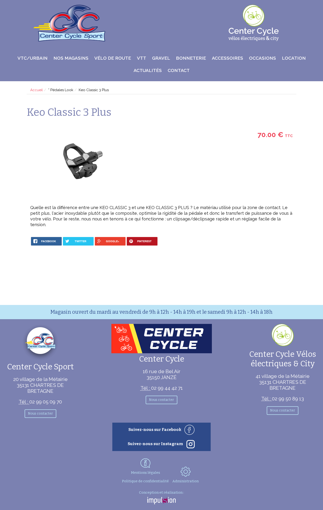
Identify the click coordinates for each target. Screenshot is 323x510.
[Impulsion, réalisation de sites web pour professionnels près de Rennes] (161, 501)
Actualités (148, 70)
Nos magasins (70, 58)
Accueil (36, 90)
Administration (185, 481)
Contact (179, 70)
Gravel (161, 58)
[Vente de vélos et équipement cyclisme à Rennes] (69, 39)
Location (294, 58)
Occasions (262, 58)
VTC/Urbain (32, 58)
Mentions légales (145, 472)
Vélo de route (112, 58)
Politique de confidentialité (145, 481)
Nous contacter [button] (40, 414)
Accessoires (227, 58)
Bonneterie (191, 58)
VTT (141, 58)
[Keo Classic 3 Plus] (82, 162)
